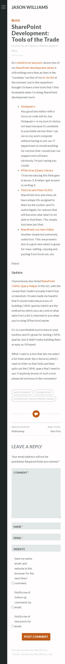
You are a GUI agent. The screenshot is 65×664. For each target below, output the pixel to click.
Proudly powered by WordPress (29, 650)
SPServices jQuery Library (37, 170)
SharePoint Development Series (34, 398)
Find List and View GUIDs (37, 190)
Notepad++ (28, 106)
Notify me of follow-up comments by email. (22, 600)
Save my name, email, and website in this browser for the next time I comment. (24, 571)
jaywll (52, 45)
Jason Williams (30, 7)
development (22, 392)
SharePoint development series (35, 67)
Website (19, 549)
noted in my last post (29, 62)
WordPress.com (43, 654)
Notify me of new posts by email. (22, 621)
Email (18, 537)
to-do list (48, 77)
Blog (16, 20)
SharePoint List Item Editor (37, 229)
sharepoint (43, 392)
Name (18, 526)
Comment (21, 472)
